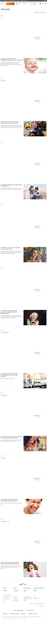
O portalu (4, 616)
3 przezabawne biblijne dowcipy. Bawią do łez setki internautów (10, 563)
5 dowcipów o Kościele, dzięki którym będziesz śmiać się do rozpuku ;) (9, 375)
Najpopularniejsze (43, 12)
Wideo (35, 590)
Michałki (2, 15)
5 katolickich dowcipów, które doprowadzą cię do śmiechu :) (9, 500)
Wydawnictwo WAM (14, 613)
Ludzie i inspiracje (37, 598)
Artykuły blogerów (6, 598)
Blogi (18, 0)
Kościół (5, 590)
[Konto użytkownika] (45, 3)
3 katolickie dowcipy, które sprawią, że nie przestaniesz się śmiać (11, 437)
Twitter (44, 0)
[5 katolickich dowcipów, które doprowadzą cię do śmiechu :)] (35, 506)
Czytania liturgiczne (27, 596)
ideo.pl (25, 618)
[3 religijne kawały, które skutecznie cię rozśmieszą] (35, 191)
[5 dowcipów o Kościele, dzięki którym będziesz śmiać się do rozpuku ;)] (35, 380)
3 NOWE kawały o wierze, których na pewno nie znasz (10, 248)
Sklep (26, 0)
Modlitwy (25, 600)
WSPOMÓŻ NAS (30, 610)
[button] (40, 3)
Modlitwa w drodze (12, 0)
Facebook (42, 0)
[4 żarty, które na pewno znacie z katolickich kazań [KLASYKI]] (35, 128)
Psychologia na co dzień (28, 598)
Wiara (17, 4)
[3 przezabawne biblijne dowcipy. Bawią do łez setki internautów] (35, 569)
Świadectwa (15, 598)
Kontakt (20, 616)
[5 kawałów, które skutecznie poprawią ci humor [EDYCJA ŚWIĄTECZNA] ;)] (35, 317)
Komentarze (24, 2)
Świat (4, 588)
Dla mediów (24, 616)
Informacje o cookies (33, 616)
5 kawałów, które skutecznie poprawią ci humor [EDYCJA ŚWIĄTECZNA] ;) (9, 312)
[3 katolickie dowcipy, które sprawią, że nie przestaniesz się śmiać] (35, 443)
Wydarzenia (18, 2)
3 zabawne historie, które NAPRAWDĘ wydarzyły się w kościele (11, 59)
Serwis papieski (6, 596)
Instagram (45, 0)
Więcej (30, 2)
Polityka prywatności (14, 616)
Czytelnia (16, 590)
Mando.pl (23, 613)
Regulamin (8, 616)
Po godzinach (27, 588)
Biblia (2, 0)
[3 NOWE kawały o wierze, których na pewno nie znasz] (35, 254)
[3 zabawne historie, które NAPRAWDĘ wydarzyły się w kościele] (35, 65)
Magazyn (5, 0)
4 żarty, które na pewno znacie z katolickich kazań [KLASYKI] (10, 122)
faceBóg (21, 0)
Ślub (4, 600)
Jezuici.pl (5, 613)
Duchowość (15, 596)
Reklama (28, 616)
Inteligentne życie (38, 588)
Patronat (39, 616)
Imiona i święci (15, 600)
